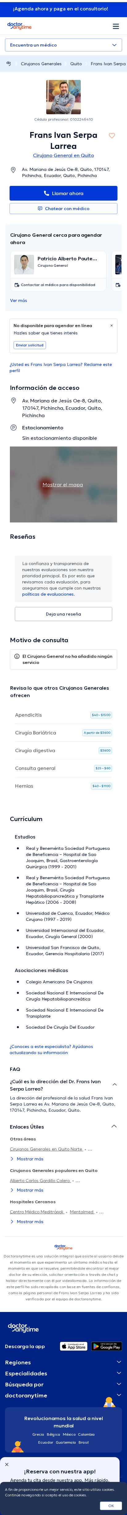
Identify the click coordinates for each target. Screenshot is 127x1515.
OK (111, 1505)
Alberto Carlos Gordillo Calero (40, 1180)
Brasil (84, 1442)
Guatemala (66, 1442)
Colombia (86, 1434)
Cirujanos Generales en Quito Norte (46, 1149)
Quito (76, 63)
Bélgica (53, 1434)
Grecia (38, 1434)
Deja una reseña (63, 614)
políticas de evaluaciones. (48, 594)
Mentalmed (82, 1212)
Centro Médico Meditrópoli (37, 1212)
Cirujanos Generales (41, 63)
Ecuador (45, 1442)
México (69, 1434)
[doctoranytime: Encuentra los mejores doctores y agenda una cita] (8, 63)
